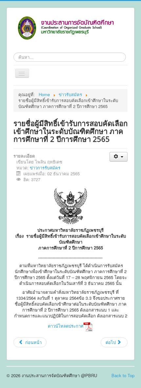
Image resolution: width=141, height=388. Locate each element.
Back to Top (122, 375)
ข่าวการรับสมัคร (45, 167)
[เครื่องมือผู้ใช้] (119, 157)
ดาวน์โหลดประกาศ (65, 326)
